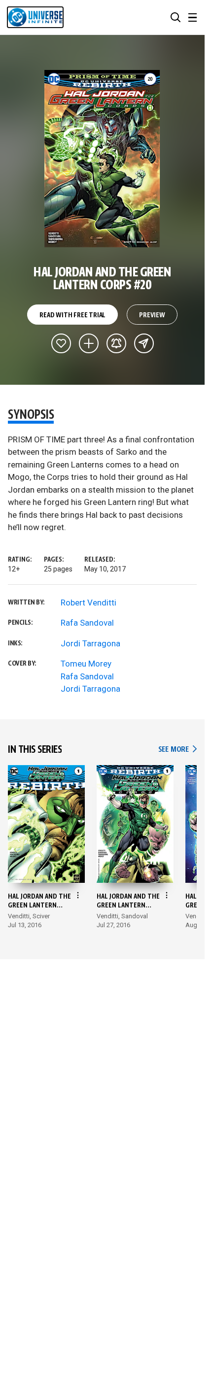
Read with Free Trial (72, 315)
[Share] (144, 343)
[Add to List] (89, 343)
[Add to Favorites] (61, 343)
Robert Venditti (88, 602)
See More (177, 749)
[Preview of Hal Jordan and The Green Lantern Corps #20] (102, 158)
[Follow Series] (116, 343)
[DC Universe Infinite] (35, 17)
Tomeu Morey (86, 664)
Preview (152, 315)
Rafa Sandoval (87, 623)
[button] (175, 17)
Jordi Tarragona (90, 643)
